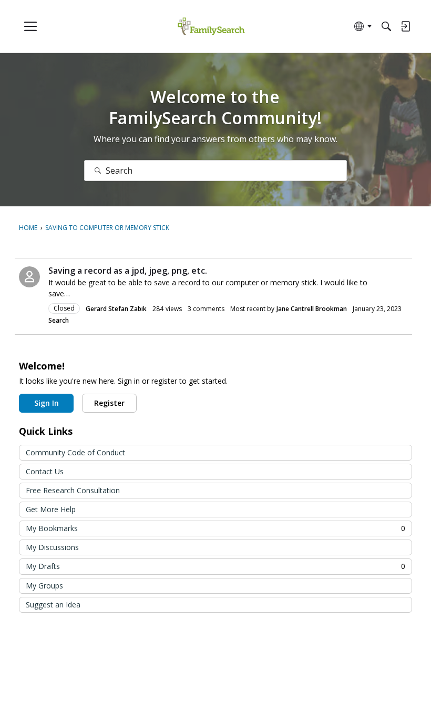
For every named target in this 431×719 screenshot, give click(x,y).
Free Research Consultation (73, 490)
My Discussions (52, 547)
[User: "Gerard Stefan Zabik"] (29, 276)
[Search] (386, 26)
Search (58, 320)
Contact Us (45, 471)
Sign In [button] (46, 403)
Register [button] (109, 403)
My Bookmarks (215, 528)
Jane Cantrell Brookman (311, 308)
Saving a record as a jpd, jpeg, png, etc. (127, 270)
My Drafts (215, 566)
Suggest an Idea (53, 605)
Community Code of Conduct (75, 452)
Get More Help (51, 509)
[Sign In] (405, 26)
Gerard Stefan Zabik (116, 308)
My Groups (44, 586)
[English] (211, 26)
